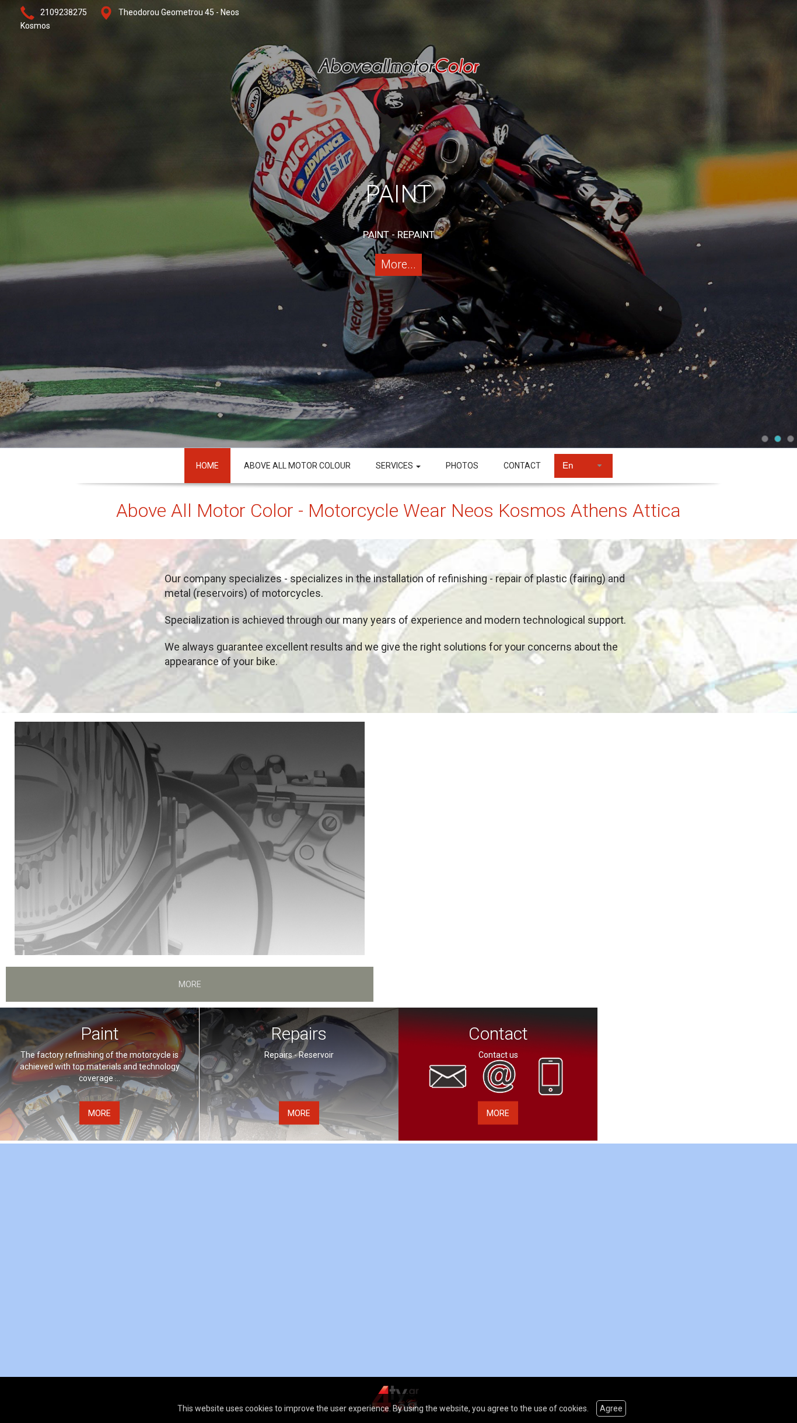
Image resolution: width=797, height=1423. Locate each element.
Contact (498, 1033)
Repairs (299, 1033)
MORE (190, 984)
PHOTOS (462, 465)
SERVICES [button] (395, 465)
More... (398, 264)
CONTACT (522, 465)
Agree (611, 1408)
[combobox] (583, 466)
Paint (100, 1033)
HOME (207, 465)
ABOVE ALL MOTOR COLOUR (297, 465)
